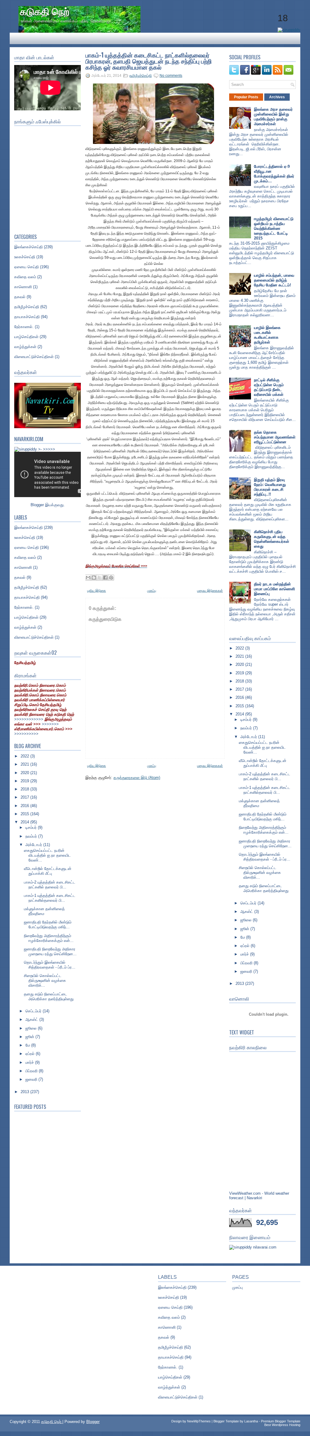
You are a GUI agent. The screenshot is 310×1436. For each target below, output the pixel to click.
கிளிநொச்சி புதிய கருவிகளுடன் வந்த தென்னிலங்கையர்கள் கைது (271, 539)
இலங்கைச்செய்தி (28, 247)
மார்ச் (30, 1062)
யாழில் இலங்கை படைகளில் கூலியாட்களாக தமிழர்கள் (267, 334)
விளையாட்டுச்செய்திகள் (34, 356)
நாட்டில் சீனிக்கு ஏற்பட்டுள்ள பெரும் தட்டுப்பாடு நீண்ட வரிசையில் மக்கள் (269, 387)
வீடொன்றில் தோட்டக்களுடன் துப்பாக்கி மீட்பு (47, 871)
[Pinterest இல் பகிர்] (111, 578)
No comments (171, 75)
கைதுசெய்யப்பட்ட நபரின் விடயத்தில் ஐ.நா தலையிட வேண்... (47, 855)
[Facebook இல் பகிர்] (105, 578)
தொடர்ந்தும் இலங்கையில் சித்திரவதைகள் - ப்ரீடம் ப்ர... (49, 964)
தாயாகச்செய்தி (27, 316)
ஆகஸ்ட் (32, 1019)
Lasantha (251, 1421)
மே (28, 1045)
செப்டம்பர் (34, 1011)
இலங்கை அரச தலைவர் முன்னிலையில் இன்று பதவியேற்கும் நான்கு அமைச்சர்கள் (273, 116)
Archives (277, 97)
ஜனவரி (31, 1079)
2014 (25, 822)
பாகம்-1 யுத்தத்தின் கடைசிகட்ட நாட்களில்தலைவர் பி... (49, 898)
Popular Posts (246, 97)
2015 (25, 814)
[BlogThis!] (94, 578)
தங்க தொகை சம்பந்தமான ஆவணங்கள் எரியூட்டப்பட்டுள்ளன (274, 437)
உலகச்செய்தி (24, 257)
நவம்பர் (31, 836)
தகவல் (19, 297)
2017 (25, 797)
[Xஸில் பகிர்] (100, 578)
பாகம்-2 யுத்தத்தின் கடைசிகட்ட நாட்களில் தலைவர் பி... (49, 884)
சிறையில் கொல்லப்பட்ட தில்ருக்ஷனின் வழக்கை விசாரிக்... (45, 980)
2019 (25, 781)
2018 (25, 789)
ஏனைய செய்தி (26, 267)
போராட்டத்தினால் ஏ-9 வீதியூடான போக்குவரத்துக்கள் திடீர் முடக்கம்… (274, 173)
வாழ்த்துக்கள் (25, 346)
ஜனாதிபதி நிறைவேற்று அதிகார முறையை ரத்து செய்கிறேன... (50, 951)
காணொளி (23, 287)
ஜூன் (30, 1036)
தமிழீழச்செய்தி (26, 306)
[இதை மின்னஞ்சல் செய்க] (88, 578)
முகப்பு (151, 590)
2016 (25, 805)
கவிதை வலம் (25, 277)
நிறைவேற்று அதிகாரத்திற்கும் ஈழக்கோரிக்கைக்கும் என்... (49, 938)
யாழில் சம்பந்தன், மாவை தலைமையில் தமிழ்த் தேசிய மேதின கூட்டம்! (274, 280)
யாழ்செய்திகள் (26, 336)
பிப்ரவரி (32, 1071)
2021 (25, 764)
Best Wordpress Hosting (282, 1425)
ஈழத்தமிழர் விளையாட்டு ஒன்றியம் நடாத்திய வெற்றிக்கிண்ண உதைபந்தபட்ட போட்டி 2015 (273, 228)
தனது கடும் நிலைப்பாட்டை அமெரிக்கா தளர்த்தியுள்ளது (49, 996)
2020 (25, 772)
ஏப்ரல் (30, 1053)
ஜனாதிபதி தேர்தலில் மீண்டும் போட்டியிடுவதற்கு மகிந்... (47, 924)
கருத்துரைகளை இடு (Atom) (137, 777)
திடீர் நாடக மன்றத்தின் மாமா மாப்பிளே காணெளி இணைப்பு (274, 589)
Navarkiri (254, 1198)
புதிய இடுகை (96, 590)
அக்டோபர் (34, 844)
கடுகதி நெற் (44, 11)
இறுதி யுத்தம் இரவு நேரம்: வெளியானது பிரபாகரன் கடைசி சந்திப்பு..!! (270, 487)
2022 (25, 756)
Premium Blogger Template (280, 1421)
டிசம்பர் (31, 827)
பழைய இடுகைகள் (210, 590)
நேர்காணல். (24, 326)
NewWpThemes (199, 1421)
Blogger (37, 505)
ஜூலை (31, 1028)
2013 (25, 1091)
